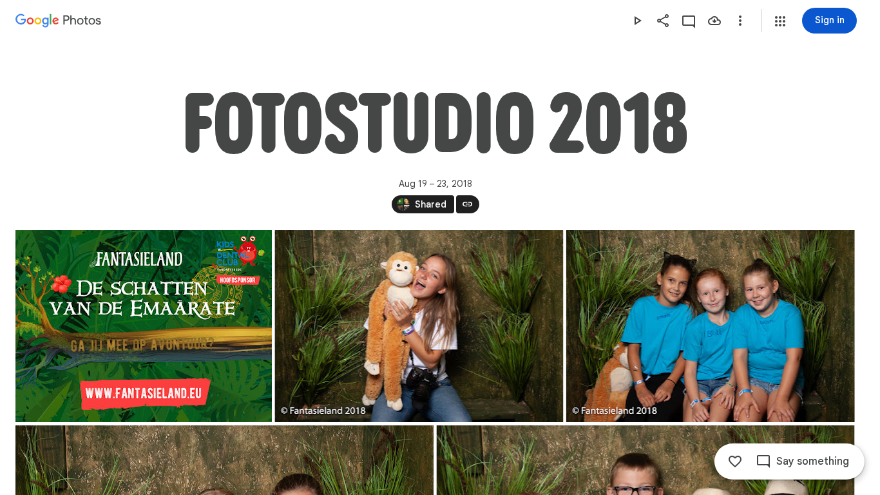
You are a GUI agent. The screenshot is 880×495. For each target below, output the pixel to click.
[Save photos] (714, 21)
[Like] (735, 461)
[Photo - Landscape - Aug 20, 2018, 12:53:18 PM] (710, 326)
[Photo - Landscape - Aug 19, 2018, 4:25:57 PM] (143, 326)
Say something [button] (812, 461)
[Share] (663, 21)
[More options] (740, 21)
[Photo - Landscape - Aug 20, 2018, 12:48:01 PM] (418, 326)
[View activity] (689, 21)
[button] (780, 21)
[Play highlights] (637, 20)
